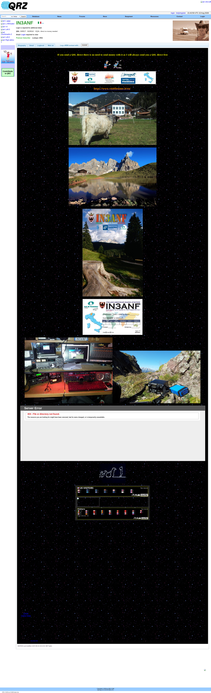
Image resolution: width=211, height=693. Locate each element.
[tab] (21, 45)
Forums (82, 16)
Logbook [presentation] (40, 45)
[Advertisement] (109, 670)
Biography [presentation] (22, 45)
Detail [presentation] (31, 45)
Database (35, 16)
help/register (181, 13)
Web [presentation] (51, 45)
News (59, 16)
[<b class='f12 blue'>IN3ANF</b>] (191, 40)
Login (202, 16)
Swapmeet (129, 16)
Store (105, 16)
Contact (180, 16)
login (173, 13)
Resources (155, 16)
